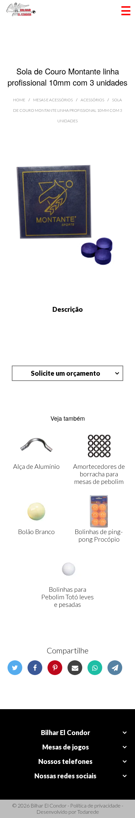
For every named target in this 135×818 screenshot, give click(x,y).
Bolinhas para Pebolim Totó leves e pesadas (67, 596)
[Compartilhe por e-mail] (75, 667)
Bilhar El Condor (65, 732)
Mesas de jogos (65, 747)
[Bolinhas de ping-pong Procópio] (99, 511)
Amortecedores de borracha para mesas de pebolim (99, 473)
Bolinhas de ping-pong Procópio (99, 535)
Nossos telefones (65, 761)
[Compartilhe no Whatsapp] (94, 667)
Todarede (88, 811)
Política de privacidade (95, 805)
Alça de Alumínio (36, 466)
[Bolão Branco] (36, 511)
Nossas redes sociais (65, 776)
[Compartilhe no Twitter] (15, 667)
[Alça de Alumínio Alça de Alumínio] (36, 446)
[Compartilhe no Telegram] (114, 667)
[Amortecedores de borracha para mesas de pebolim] (99, 446)
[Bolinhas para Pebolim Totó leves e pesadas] (67, 569)
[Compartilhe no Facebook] (35, 667)
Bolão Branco (36, 531)
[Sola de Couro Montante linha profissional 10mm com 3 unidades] (68, 216)
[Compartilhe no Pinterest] (55, 667)
